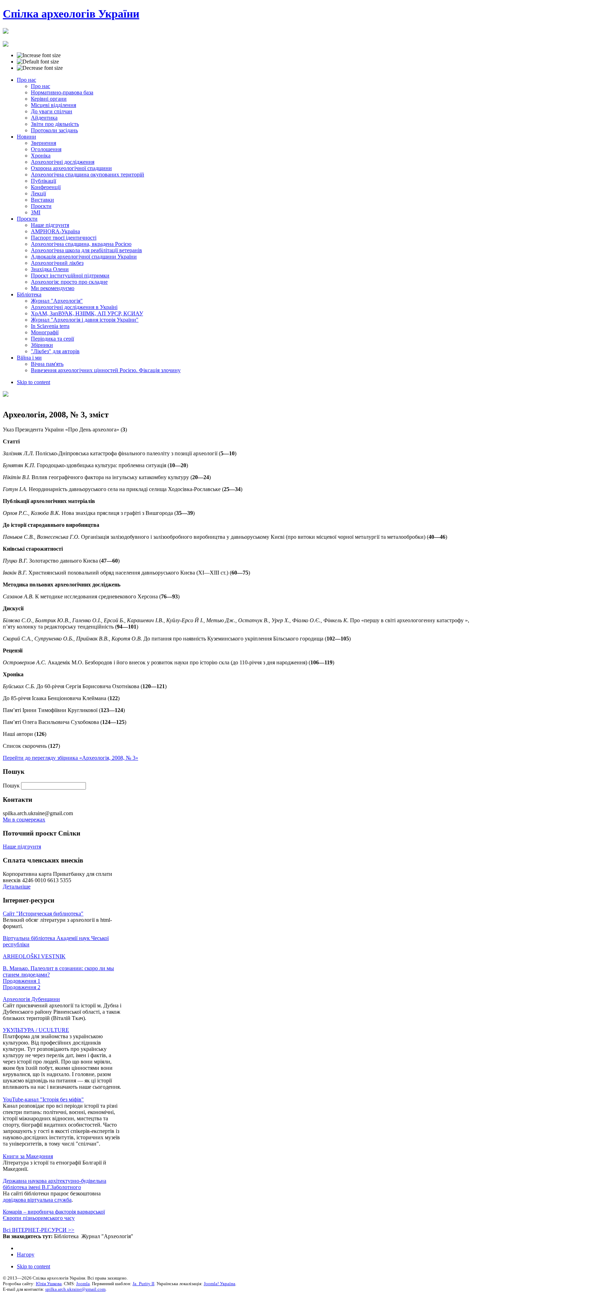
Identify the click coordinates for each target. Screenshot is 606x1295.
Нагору (25, 1254)
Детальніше (17, 887)
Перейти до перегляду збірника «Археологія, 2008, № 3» (70, 758)
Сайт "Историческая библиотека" (43, 914)
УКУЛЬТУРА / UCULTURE (36, 1030)
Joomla (83, 1283)
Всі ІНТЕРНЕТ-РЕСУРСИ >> (38, 1230)
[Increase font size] (39, 55)
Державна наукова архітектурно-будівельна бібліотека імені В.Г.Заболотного (54, 1184)
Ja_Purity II (143, 1283)
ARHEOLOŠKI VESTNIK (34, 956)
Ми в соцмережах (24, 820)
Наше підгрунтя (22, 847)
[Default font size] (38, 62)
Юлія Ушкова (49, 1283)
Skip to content (33, 382)
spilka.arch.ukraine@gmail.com (75, 1289)
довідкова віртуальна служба (37, 1200)
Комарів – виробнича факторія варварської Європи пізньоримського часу (54, 1215)
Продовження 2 (21, 987)
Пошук (12, 786)
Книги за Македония (28, 1156)
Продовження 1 (21, 981)
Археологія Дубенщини (31, 999)
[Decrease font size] (40, 68)
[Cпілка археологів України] (5, 30)
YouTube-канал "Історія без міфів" (43, 1099)
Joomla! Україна (219, 1283)
